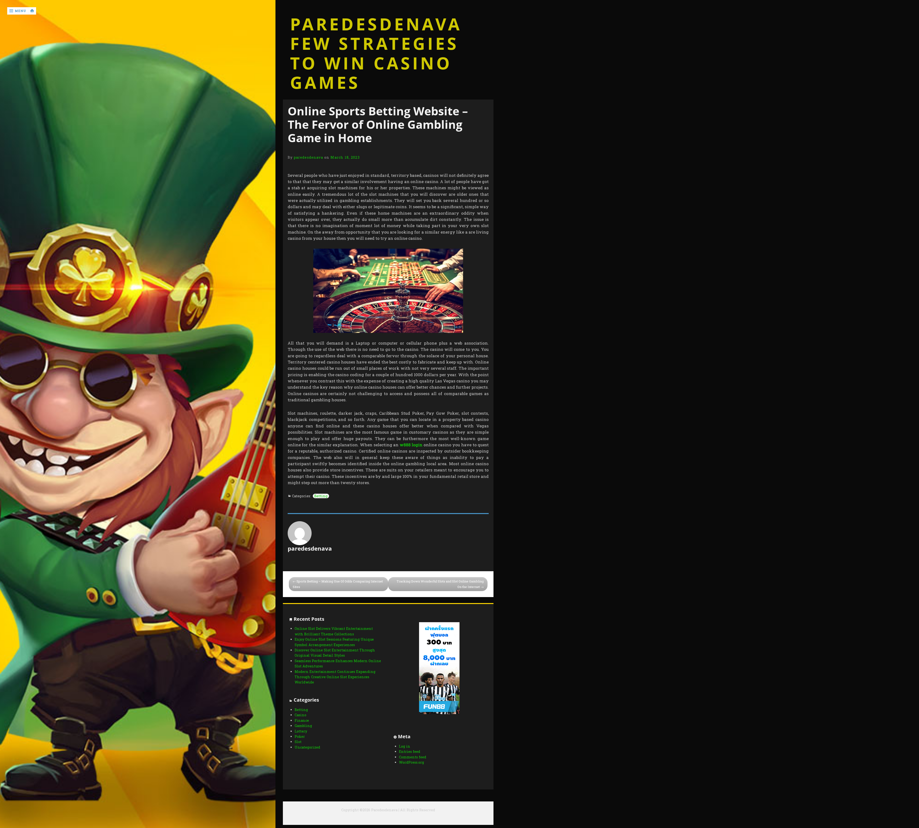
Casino (300, 715)
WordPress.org (411, 762)
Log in (404, 746)
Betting (321, 496)
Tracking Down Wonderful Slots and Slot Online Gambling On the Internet (440, 584)
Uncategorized (307, 747)
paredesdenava (308, 157)
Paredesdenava (376, 24)
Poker (300, 736)
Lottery (301, 731)
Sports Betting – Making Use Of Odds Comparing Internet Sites (338, 584)
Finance (302, 720)
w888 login (411, 445)
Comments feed (412, 757)
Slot (298, 741)
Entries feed (409, 751)
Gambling (303, 725)
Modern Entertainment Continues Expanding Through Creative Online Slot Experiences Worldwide (335, 677)
